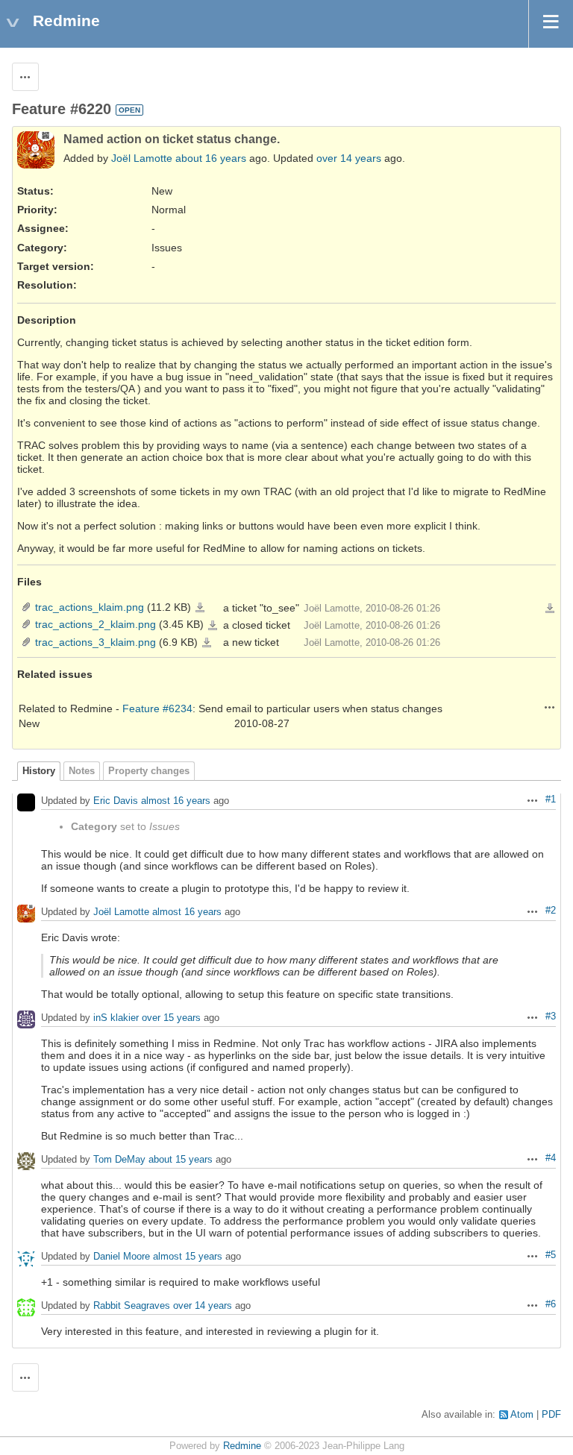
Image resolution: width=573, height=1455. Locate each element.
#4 (550, 1158)
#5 (550, 1255)
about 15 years (180, 1160)
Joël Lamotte (141, 158)
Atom (521, 1415)
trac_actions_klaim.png (89, 607)
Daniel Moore (121, 1257)
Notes (82, 771)
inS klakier (116, 1018)
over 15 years (171, 1018)
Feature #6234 (157, 708)
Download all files (550, 609)
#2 (550, 910)
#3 (550, 1016)
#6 (550, 1304)
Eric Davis (115, 801)
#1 (550, 799)
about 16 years (210, 158)
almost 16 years (175, 801)
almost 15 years (187, 1257)
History (38, 771)
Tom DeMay (119, 1160)
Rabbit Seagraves (131, 1306)
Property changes (149, 771)
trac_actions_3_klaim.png (95, 642)
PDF (551, 1415)
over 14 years (348, 158)
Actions (550, 707)
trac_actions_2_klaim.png (95, 624)
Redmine (242, 1446)
